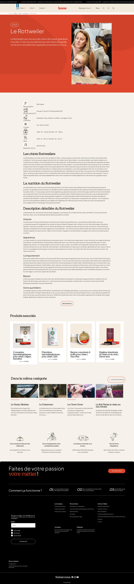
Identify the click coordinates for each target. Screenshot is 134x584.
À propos (100, 519)
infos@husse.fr (12, 564)
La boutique (59, 504)
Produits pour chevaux (60, 511)
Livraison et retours (102, 509)
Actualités (72, 514)
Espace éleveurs (74, 511)
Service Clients (102, 504)
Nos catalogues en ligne (76, 516)
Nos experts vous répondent (77, 506)
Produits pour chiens (60, 506)
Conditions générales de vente (105, 514)
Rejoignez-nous (117, 471)
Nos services (74, 504)
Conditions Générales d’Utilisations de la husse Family (111, 516)
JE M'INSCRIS (23, 541)
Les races (15, 25)
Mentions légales (102, 511)
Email (13, 522)
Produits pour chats (60, 509)
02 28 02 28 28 (12, 566)
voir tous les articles (116, 379)
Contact (100, 521)
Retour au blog (67, 303)
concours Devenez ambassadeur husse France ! (82, 509)
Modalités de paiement (104, 506)
